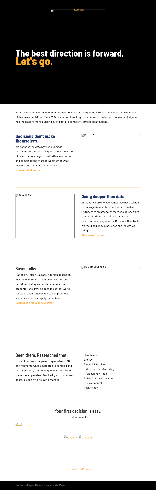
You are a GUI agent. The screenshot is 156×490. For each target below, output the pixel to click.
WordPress (60, 485)
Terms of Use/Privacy (78, 469)
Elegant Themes (35, 485)
